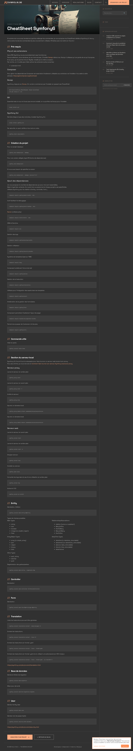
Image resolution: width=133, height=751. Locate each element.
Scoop (24, 84)
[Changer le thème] (106, 2)
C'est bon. (125, 746)
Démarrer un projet (118, 2)
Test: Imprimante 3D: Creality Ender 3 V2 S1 (115, 70)
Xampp (50, 57)
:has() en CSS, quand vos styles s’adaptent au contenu (115, 36)
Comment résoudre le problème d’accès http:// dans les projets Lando (115, 45)
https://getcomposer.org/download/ (25, 76)
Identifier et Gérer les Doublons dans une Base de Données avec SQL (115, 54)
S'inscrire (127, 85)
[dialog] (111, 743)
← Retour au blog (44, 737)
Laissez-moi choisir (99, 746)
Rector (9, 212)
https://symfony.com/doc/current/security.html (23, 727)
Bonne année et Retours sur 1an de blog (115, 62)
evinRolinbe (14, 2)
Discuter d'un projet (19, 737)
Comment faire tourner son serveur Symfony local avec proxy (52, 364)
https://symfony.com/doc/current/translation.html (24, 665)
